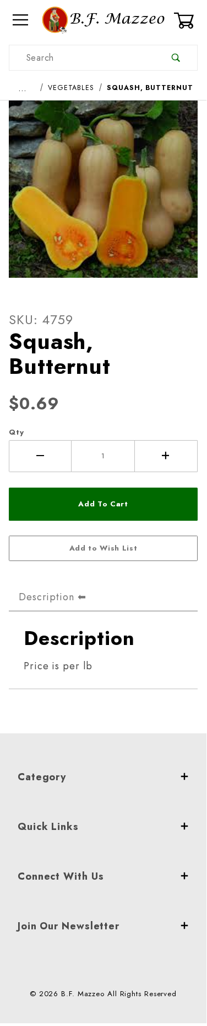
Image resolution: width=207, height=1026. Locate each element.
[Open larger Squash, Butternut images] (103, 197)
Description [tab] (46, 597)
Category (42, 777)
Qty (16, 432)
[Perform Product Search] (176, 57)
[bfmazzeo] (103, 19)
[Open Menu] (21, 20)
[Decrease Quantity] (40, 456)
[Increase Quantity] (166, 456)
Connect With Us (61, 876)
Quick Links (48, 826)
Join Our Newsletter (68, 926)
